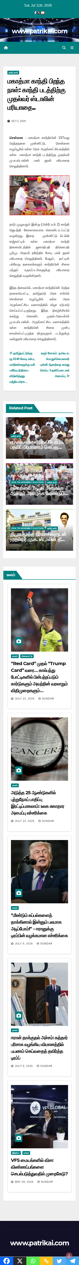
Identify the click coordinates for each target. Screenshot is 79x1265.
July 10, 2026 (25, 698)
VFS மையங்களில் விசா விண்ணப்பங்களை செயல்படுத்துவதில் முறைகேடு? (39, 1167)
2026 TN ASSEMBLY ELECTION (27, 482)
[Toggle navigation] (72, 48)
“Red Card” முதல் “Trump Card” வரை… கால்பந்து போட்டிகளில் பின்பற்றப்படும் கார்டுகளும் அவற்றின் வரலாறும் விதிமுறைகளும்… (39, 677)
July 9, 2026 (24, 943)
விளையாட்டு (26, 656)
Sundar (48, 698)
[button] (64, 48)
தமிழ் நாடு (13, 72)
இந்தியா (16, 1153)
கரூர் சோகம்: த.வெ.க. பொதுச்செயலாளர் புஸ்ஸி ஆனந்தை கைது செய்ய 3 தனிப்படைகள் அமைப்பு (55, 364)
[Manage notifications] (69, 1255)
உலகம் (14, 656)
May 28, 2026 (24, 1181)
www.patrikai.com (39, 31)
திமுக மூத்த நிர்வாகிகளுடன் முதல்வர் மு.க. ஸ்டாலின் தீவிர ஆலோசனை (38, 539)
